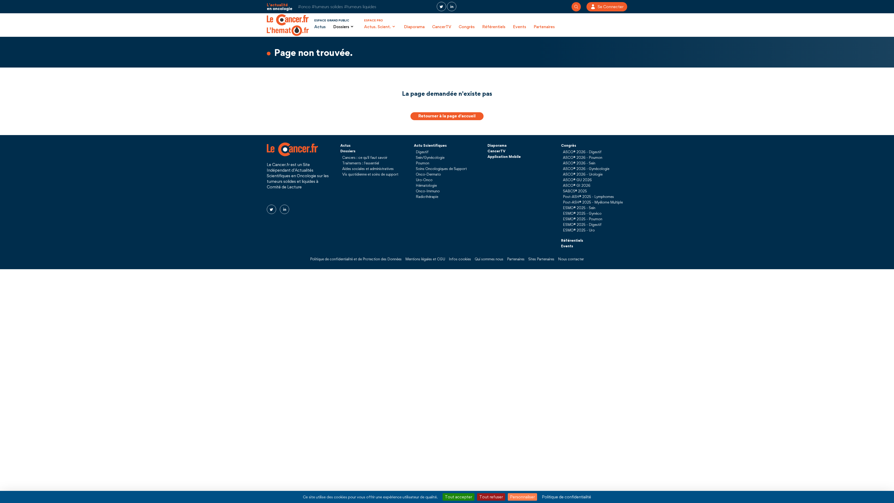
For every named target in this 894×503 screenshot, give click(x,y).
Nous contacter (571, 259)
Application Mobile (504, 156)
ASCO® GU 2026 (577, 180)
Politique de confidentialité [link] (566, 496)
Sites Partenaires (541, 259)
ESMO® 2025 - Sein (579, 208)
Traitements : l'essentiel (360, 163)
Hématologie (426, 185)
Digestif (422, 152)
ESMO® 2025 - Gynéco (582, 213)
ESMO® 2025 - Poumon (582, 219)
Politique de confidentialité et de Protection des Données (356, 259)
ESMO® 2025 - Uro (579, 230)
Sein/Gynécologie (430, 157)
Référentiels (493, 26)
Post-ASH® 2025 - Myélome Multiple (593, 202)
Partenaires (544, 26)
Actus (320, 26)
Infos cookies (460, 259)
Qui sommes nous (489, 259)
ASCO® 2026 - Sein (579, 163)
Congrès (467, 26)
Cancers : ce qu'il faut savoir (364, 157)
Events (519, 26)
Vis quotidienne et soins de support (370, 174)
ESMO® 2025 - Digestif (582, 224)
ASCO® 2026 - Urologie (583, 174)
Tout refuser (491, 496)
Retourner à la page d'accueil (447, 115)
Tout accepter (458, 496)
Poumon (422, 163)
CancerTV (441, 26)
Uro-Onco (424, 180)
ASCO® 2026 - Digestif (582, 152)
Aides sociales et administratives (368, 169)
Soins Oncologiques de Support (441, 169)
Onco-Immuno (428, 191)
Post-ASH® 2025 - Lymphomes (588, 196)
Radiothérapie (427, 196)
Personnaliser (522, 496)
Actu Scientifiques (430, 145)
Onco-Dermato (428, 174)
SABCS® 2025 (575, 191)
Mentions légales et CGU (425, 259)
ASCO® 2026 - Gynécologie (586, 169)
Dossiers (348, 151)
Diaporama (414, 26)
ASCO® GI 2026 (576, 185)
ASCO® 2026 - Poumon (582, 157)
